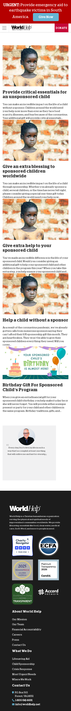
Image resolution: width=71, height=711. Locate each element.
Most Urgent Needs (24, 674)
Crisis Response (22, 669)
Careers (17, 634)
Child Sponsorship (23, 664)
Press (15, 640)
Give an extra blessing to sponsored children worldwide (29, 171)
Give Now (46, 17)
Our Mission (19, 619)
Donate (61, 28)
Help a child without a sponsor (35, 320)
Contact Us (19, 645)
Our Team (18, 624)
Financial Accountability (26, 629)
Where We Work (21, 679)
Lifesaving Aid (20, 659)
